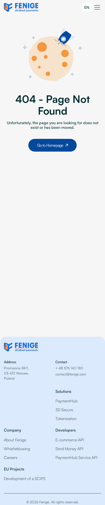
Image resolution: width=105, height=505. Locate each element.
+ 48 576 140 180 (69, 368)
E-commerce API (69, 439)
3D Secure (64, 409)
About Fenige (15, 439)
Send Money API (69, 448)
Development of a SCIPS (24, 478)
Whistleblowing (17, 448)
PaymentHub (66, 400)
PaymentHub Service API (76, 457)
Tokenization (65, 418)
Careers (10, 457)
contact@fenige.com (70, 374)
